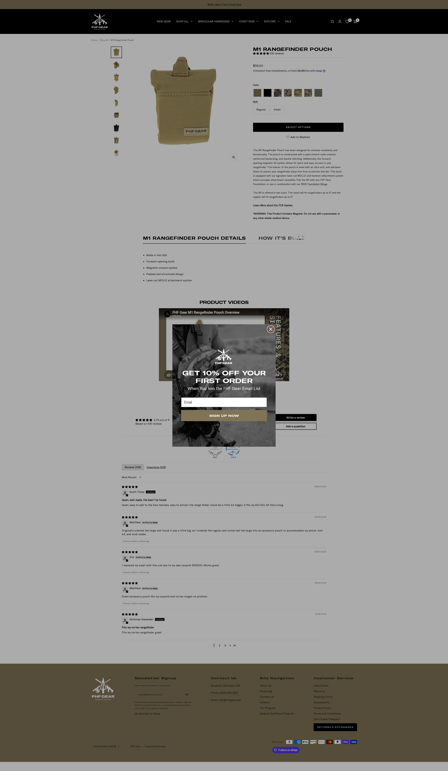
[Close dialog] (270, 329)
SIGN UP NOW (224, 415)
